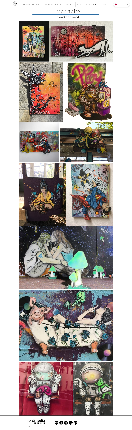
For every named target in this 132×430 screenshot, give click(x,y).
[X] (71, 423)
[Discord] (66, 423)
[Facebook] (61, 423)
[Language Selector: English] (121, 4)
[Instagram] (75, 423)
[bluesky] (56, 423)
